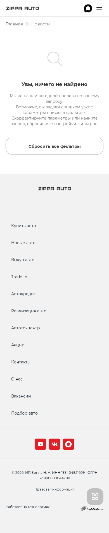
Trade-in (19, 276)
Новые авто (23, 242)
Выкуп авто (22, 259)
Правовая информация (54, 489)
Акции (18, 345)
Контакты (20, 362)
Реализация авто (28, 310)
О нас (17, 379)
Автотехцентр (25, 327)
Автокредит (23, 293)
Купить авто (23, 225)
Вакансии (21, 396)
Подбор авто (24, 413)
